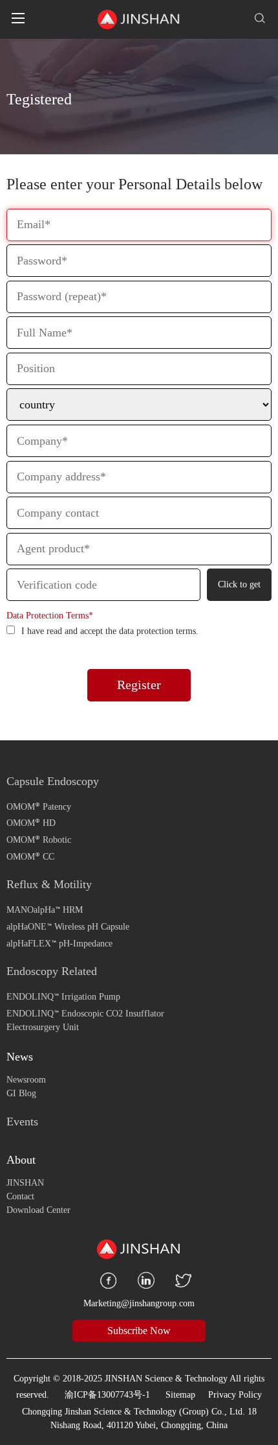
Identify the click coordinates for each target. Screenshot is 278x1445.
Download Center (38, 1210)
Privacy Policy (235, 1395)
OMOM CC (30, 856)
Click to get (239, 584)
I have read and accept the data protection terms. (109, 631)
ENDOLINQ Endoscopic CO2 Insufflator (85, 1013)
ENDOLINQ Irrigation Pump (63, 997)
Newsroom (26, 1080)
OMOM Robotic (38, 840)
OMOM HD (31, 823)
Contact (20, 1196)
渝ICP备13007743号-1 (107, 1395)
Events (22, 1121)
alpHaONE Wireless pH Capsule (67, 927)
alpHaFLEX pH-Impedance (59, 943)
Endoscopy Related (51, 971)
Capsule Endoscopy (52, 781)
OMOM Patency (38, 806)
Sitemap (180, 1395)
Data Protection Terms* (49, 615)
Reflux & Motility (49, 884)
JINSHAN (25, 1183)
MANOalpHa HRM (44, 910)
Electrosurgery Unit (42, 1027)
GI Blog (21, 1093)
